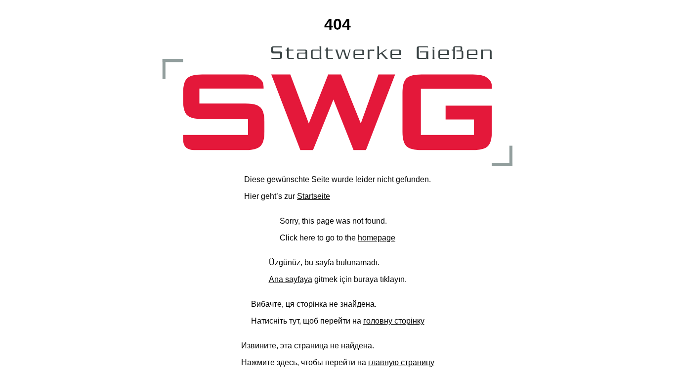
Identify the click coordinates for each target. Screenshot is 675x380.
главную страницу (401, 362)
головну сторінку (393, 321)
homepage (376, 238)
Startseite (313, 196)
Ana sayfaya (290, 279)
